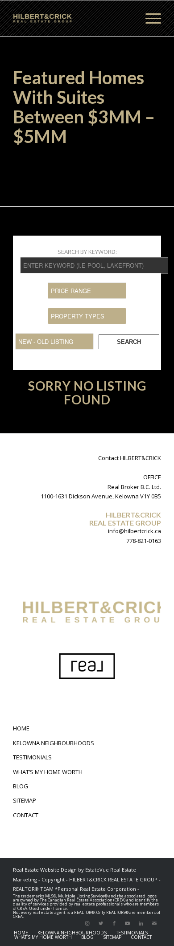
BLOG (20, 786)
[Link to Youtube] (127, 923)
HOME (21, 728)
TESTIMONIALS (32, 757)
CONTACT (25, 815)
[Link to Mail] (154, 923)
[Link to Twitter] (101, 923)
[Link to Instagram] (87, 923)
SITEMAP (24, 800)
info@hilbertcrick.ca (134, 531)
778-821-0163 (143, 541)
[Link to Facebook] (114, 923)
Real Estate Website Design (45, 869)
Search (129, 341)
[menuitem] (21, 932)
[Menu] (149, 18)
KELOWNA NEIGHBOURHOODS (53, 743)
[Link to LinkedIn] (141, 923)
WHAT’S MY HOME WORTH (48, 772)
